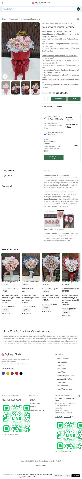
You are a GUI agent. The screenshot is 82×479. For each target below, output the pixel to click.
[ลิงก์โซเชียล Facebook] (43, 110)
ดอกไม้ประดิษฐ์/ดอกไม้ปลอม (65, 376)
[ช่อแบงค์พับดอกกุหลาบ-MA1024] (11, 267)
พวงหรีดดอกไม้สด (62, 386)
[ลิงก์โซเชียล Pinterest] (49, 110)
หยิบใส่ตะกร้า (58, 99)
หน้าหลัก (3, 19)
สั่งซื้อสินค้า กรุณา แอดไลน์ (63, 417)
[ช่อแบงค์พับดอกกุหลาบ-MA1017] (71, 267)
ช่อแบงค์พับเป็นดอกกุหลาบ (31, 19)
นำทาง (76, 146)
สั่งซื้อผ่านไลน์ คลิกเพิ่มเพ (9, 400)
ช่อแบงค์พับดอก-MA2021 (28, 290)
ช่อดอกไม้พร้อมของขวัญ (64, 389)
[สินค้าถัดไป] (80, 19)
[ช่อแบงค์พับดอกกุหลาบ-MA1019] (51, 267)
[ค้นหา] (78, 9)
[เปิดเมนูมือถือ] (2, 3)
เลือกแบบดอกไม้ (35, 403)
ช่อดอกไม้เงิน (14, 19)
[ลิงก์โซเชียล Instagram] (12, 373)
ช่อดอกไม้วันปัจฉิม (69, 299)
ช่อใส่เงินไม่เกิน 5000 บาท (66, 23)
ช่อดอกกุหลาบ (61, 369)
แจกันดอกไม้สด (61, 382)
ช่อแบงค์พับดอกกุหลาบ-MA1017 (70, 290)
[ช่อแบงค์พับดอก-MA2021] (31, 267)
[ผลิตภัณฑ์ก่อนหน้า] (76, 19)
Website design (41, 465)
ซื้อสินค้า (74, 99)
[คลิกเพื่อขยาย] (5, 76)
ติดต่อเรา (33, 407)
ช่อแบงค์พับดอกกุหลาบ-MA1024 (10, 290)
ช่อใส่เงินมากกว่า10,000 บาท (50, 298)
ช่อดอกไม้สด (61, 372)
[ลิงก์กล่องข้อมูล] (67, 398)
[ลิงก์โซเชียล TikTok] (21, 373)
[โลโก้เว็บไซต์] (41, 3)
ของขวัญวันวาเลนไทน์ (63, 359)
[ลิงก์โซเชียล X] (45, 110)
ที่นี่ (73, 417)
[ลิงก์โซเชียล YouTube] (16, 373)
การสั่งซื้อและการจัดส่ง (37, 410)
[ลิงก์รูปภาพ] (12, 355)
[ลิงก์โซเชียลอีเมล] (47, 110)
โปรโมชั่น (32, 400)
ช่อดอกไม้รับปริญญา (8, 298)
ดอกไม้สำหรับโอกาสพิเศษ (64, 379)
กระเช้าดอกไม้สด (62, 362)
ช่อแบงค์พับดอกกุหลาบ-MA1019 (50, 290)
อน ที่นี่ (19, 400)
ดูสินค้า (5, 310)
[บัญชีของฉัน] (80, 3)
